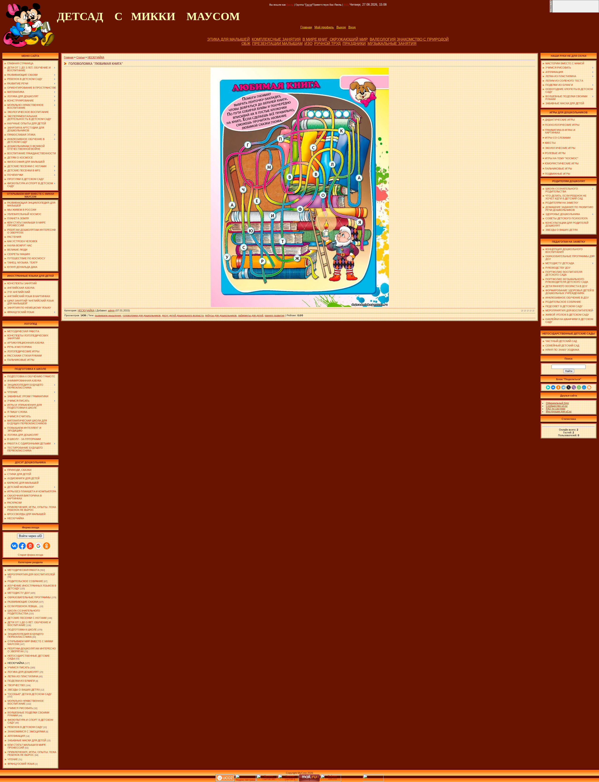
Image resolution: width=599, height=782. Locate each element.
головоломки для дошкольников (142, 315)
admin (111, 310)
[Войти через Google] (38, 546)
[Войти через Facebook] (22, 545)
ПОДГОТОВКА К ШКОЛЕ (22, 629)
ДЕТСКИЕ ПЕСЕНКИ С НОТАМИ (27, 617)
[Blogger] (589, 387)
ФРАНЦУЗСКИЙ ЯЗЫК (20, 763)
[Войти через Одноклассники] (46, 545)
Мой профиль (324, 27)
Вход (352, 27)
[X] (568, 387)
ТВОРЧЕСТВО (16, 685)
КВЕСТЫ (550, 142)
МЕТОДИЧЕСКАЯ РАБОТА (23, 570)
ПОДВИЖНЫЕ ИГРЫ (557, 173)
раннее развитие (275, 315)
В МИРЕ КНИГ (315, 39)
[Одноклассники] (558, 387)
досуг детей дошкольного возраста (183, 315)
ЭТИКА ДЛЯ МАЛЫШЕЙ (228, 39)
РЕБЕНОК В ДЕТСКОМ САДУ (24, 727)
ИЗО (308, 44)
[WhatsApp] (579, 387)
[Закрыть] (550, 11)
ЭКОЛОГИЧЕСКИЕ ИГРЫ (560, 148)
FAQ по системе (555, 408)
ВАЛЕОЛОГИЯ (383, 39)
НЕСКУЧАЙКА (15, 663)
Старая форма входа (30, 554)
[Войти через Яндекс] (30, 545)
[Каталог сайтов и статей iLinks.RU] (288, 780)
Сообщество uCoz (557, 405)
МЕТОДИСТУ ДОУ (18, 592)
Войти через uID (30, 536)
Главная (306, 27)
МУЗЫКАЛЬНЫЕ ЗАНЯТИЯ (392, 44)
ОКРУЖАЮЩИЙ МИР (349, 39)
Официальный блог (557, 403)
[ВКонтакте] (553, 387)
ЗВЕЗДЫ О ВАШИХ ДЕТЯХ (23, 689)
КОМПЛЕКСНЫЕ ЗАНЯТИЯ (276, 39)
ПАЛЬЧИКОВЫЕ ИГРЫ (558, 168)
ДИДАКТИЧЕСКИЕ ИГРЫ (560, 119)
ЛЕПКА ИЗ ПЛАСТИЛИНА (22, 676)
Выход (341, 27)
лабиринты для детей (250, 315)
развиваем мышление (108, 315)
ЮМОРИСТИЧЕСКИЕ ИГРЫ (562, 163)
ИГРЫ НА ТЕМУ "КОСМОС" (561, 158)
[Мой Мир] (584, 387)
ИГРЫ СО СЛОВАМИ (557, 137)
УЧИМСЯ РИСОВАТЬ (20, 708)
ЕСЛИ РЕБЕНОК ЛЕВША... (23, 606)
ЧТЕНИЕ (12, 759)
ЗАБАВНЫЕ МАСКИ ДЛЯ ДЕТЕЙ (26, 740)
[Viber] (574, 387)
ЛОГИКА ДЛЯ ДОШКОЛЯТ (23, 671)
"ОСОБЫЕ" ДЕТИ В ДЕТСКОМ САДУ (29, 694)
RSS (346, 4)
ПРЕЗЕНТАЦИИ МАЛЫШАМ (277, 44)
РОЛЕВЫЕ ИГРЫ (555, 153)
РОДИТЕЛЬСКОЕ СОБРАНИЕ (25, 581)
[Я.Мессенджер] (548, 387)
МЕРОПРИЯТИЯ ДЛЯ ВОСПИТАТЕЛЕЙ (31, 574)
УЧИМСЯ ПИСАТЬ (18, 667)
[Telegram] (563, 387)
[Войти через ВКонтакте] (14, 545)
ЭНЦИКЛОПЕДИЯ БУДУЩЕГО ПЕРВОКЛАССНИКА (25, 635)
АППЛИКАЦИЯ (16, 736)
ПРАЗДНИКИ (354, 44)
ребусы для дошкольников (221, 315)
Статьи (80, 57)
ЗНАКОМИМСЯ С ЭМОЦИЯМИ (26, 731)
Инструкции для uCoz (559, 411)
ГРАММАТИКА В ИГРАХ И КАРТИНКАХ (558, 131)
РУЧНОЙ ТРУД (327, 44)
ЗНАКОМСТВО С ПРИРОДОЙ (423, 39)
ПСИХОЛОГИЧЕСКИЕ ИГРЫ (562, 124)
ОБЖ (245, 44)
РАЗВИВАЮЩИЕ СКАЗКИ (22, 601)
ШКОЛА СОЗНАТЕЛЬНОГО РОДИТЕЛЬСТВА (23, 612)
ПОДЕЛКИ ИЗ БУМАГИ (21, 680)
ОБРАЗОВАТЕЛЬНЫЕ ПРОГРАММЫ (29, 597)
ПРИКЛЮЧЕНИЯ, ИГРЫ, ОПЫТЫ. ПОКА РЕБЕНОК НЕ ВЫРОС (31, 753)
